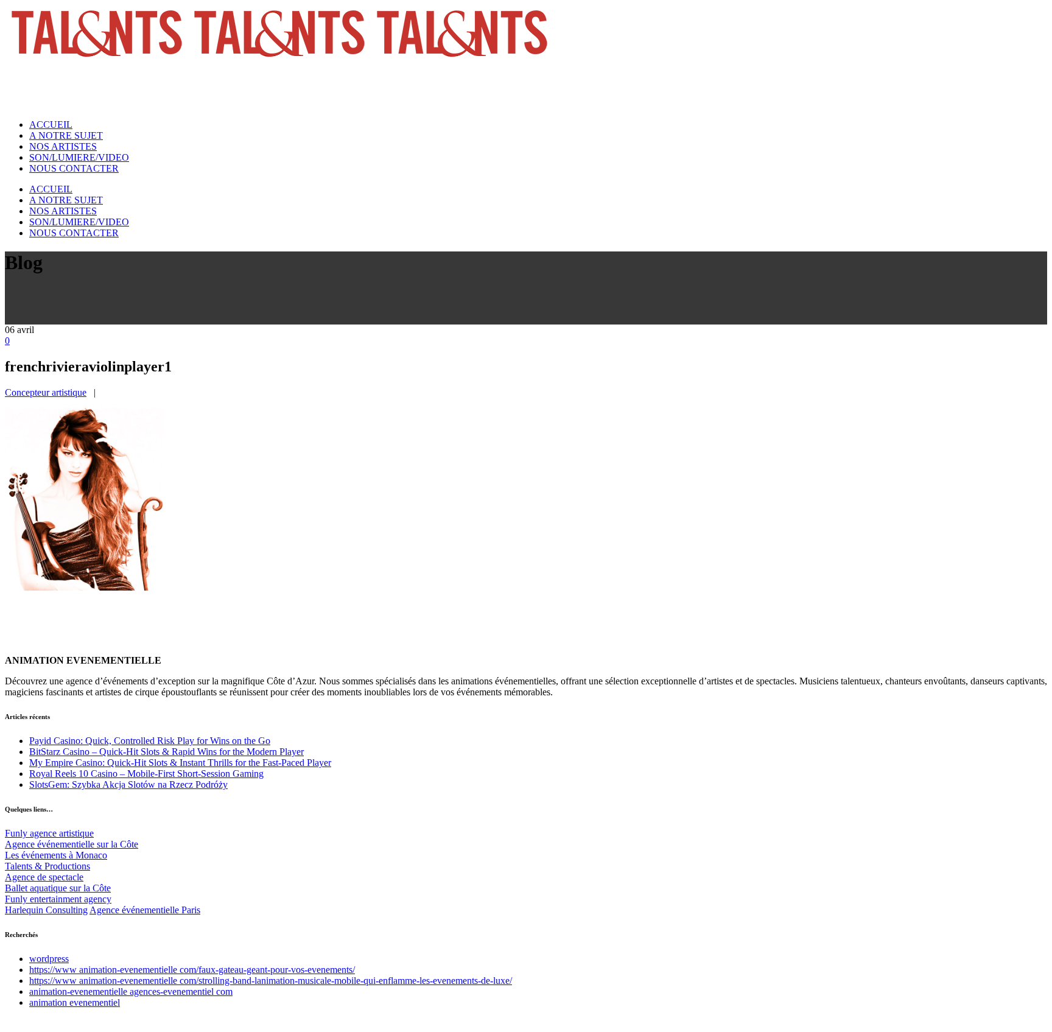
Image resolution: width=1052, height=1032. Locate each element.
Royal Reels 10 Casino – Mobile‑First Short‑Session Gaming (146, 773)
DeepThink (47, 1021)
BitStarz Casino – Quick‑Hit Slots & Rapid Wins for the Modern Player (166, 751)
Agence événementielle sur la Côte (71, 844)
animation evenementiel (74, 1002)
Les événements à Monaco (56, 855)
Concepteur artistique (45, 392)
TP (78, 1021)
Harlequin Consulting (46, 910)
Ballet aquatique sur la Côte (58, 888)
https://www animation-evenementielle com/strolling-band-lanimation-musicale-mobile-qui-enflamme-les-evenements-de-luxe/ (270, 980)
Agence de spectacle (44, 877)
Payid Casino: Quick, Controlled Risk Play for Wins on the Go (149, 740)
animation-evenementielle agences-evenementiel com (131, 991)
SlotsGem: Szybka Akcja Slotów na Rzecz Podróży (128, 784)
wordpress (49, 958)
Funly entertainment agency (58, 899)
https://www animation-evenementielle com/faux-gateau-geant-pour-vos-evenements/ (192, 969)
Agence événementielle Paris (144, 910)
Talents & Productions (47, 866)
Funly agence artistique (49, 833)
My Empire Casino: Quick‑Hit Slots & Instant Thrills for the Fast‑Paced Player (180, 762)
